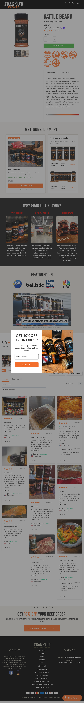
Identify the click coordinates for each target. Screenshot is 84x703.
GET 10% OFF (27, 365)
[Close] (70, 332)
